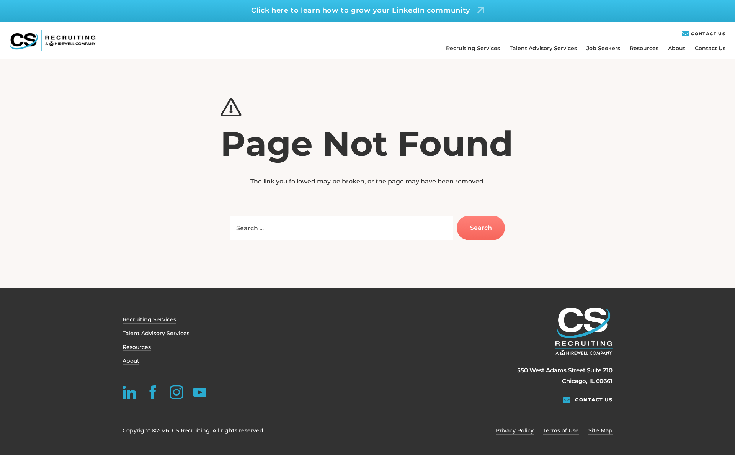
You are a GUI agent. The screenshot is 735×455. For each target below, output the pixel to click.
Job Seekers (603, 48)
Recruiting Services (473, 48)
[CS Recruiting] (53, 40)
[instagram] (176, 392)
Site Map (600, 430)
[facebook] (153, 392)
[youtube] (199, 392)
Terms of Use (561, 430)
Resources (644, 48)
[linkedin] (129, 392)
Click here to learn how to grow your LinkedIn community (360, 10)
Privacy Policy (515, 430)
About (676, 48)
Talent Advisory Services (543, 48)
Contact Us (708, 34)
